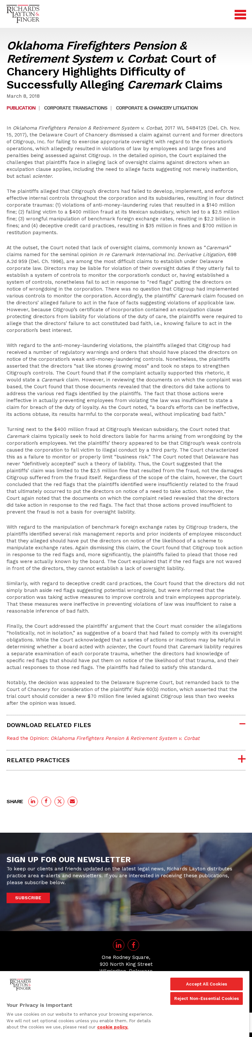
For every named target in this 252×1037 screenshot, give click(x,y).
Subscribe (28, 897)
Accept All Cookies (206, 984)
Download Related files (49, 725)
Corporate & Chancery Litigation (157, 108)
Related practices (38, 760)
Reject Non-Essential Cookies (206, 998)
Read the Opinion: (103, 738)
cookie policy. (112, 1027)
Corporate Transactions (75, 108)
